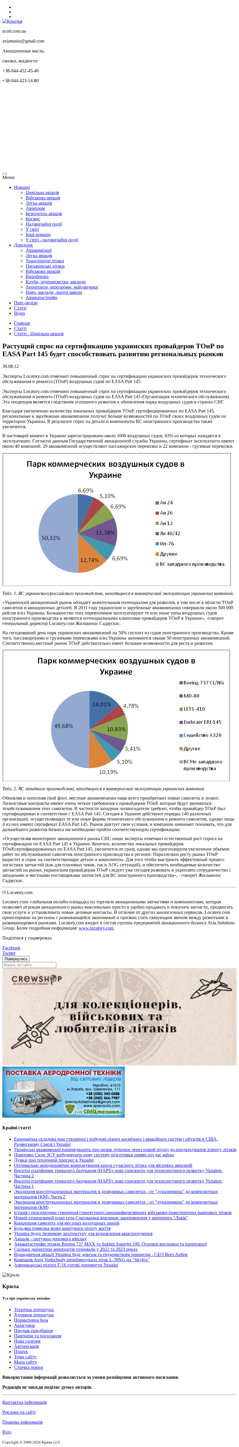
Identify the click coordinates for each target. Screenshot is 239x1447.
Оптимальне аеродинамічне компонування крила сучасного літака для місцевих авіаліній (103, 1165)
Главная (22, 323)
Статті (20, 307)
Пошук (21, 1351)
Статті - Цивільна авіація (39, 333)
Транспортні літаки (45, 260)
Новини (22, 187)
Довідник (23, 245)
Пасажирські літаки (45, 266)
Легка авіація (39, 203)
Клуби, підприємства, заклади (56, 281)
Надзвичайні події (44, 224)
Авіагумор (24, 1325)
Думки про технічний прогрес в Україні (54, 1160)
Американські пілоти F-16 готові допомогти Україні (66, 1264)
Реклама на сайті (19, 1412)
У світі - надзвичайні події (52, 239)
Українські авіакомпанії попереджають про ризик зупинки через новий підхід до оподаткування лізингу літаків (125, 1149)
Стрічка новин (28, 1367)
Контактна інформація (24, 1402)
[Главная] (12, 21)
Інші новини (38, 234)
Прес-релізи (26, 302)
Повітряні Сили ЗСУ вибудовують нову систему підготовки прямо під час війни (94, 1154)
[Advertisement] (119, 129)
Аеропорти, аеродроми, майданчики (62, 287)
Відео (19, 313)
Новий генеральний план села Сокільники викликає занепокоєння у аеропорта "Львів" (101, 1217)
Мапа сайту (25, 1362)
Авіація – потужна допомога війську (50, 1238)
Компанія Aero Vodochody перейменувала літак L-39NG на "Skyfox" (82, 1259)
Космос (33, 218)
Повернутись (16, 959)
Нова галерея (27, 1341)
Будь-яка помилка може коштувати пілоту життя (62, 1228)
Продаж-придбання (33, 1330)
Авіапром (35, 208)
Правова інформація (22, 1422)
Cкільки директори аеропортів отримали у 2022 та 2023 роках (76, 1249)
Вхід (6, 1432)
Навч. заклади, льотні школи (54, 292)
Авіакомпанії (39, 250)
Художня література (34, 1314)
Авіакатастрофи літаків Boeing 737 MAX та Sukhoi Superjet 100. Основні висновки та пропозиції (110, 1243)
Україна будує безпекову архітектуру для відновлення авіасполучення (83, 1233)
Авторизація (26, 1346)
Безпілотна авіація (44, 213)
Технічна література (34, 1309)
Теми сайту (25, 1356)
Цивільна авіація (42, 192)
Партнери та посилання (37, 1335)
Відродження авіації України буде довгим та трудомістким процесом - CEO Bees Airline (101, 1254)
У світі (32, 229)
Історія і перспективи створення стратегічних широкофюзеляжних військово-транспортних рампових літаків (123, 1212)
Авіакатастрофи (41, 297)
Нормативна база (31, 1320)
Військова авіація (43, 197)
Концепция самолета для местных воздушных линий (66, 1223)
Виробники (37, 276)
